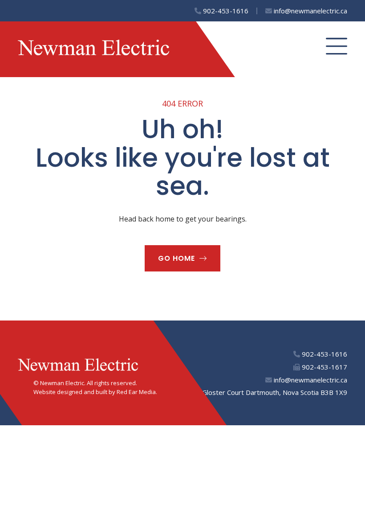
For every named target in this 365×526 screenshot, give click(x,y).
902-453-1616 (224, 11)
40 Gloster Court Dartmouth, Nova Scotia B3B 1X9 (269, 392)
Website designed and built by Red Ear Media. (95, 392)
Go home (176, 258)
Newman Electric (62, 383)
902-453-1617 (323, 366)
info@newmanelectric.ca (309, 11)
